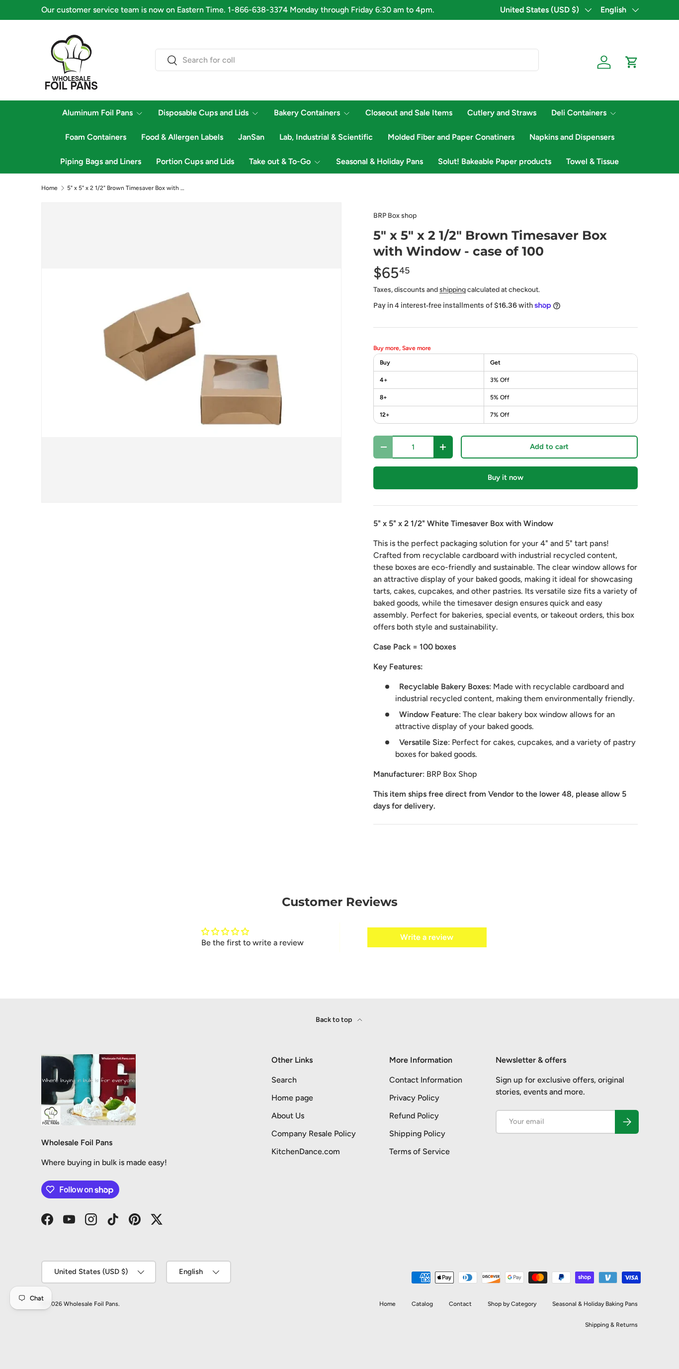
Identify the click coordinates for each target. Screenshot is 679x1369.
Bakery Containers (307, 112)
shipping (452, 289)
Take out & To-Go (280, 161)
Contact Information (425, 1080)
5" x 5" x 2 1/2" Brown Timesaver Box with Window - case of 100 (126, 188)
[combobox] (347, 60)
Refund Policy (414, 1115)
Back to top (334, 1019)
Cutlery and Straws (501, 112)
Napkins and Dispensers (571, 137)
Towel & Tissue (592, 161)
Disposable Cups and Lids (203, 112)
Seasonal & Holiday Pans (379, 161)
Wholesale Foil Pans (91, 1303)
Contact (460, 1303)
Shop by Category (512, 1303)
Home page (292, 1097)
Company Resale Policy (313, 1133)
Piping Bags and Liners (100, 161)
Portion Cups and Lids (195, 161)
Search (284, 1080)
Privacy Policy (414, 1097)
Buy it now (505, 477)
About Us (287, 1115)
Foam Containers (95, 137)
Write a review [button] (426, 937)
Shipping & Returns (611, 1324)
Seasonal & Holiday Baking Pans (595, 1303)
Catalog (422, 1303)
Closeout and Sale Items (408, 112)
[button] (632, 62)
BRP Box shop (395, 215)
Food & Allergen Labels (182, 137)
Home (49, 188)
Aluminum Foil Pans (97, 112)
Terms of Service (419, 1151)
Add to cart (549, 446)
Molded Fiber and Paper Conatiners (451, 137)
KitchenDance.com (305, 1151)
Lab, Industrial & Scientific (326, 137)
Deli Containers (578, 112)
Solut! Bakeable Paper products (494, 161)
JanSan (251, 137)
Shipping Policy (417, 1133)
